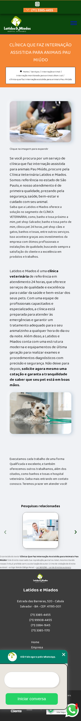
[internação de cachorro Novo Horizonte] (40, 530)
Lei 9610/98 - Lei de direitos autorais (53, 567)
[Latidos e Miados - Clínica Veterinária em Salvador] (17, 31)
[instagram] (37, 4)
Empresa (37, 647)
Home (35, 642)
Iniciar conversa (32, 699)
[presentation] (5, 531)
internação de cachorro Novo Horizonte (16, 530)
